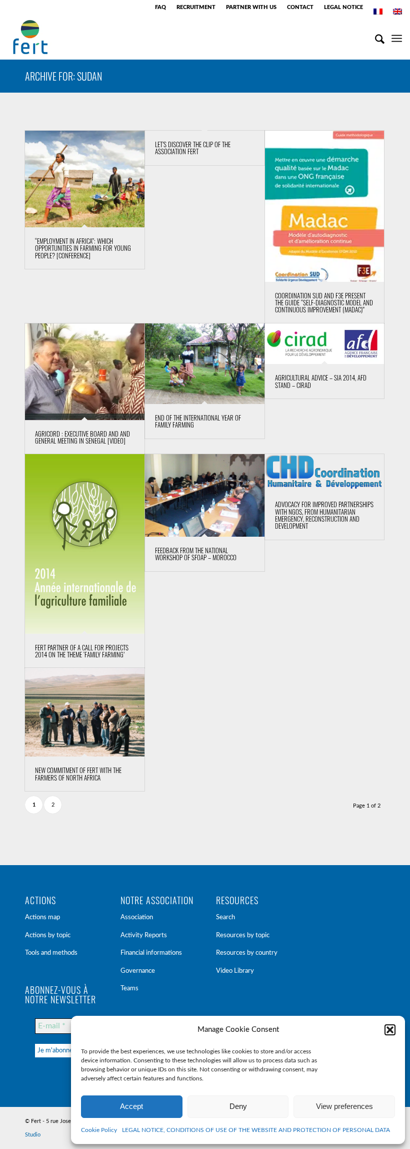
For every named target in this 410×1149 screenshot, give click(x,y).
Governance (137, 971)
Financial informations (151, 953)
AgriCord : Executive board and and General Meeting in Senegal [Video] (82, 437)
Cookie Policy (99, 1130)
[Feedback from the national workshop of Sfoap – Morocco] (204, 495)
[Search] (374, 37)
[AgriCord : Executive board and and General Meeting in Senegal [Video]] (84, 371)
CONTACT (300, 7)
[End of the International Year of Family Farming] (204, 364)
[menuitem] (161, 7)
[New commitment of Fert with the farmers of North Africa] (84, 712)
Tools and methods (51, 953)
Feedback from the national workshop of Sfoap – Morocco (195, 553)
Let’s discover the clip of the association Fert (192, 147)
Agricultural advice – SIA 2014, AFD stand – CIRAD (320, 381)
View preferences (344, 1106)
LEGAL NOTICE (343, 7)
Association (136, 917)
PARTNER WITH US (251, 7)
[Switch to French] (378, 11)
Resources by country (247, 953)
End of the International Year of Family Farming (198, 421)
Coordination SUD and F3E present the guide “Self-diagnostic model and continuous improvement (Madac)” (324, 302)
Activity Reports (143, 935)
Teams (129, 988)
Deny (238, 1106)
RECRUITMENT (196, 7)
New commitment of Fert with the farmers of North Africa (78, 773)
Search (225, 917)
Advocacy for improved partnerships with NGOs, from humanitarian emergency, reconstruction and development (324, 515)
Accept (131, 1106)
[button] (390, 1030)
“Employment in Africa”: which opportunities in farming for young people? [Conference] (83, 248)
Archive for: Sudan (63, 76)
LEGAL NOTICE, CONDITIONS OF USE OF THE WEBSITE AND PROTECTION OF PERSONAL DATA (256, 1130)
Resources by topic (243, 935)
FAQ (160, 7)
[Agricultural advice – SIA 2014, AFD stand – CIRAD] (324, 343)
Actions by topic (47, 935)
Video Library (235, 971)
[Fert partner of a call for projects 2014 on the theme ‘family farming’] (84, 544)
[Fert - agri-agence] (30, 37)
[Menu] (397, 37)
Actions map (42, 917)
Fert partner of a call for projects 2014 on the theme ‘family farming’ (81, 650)
